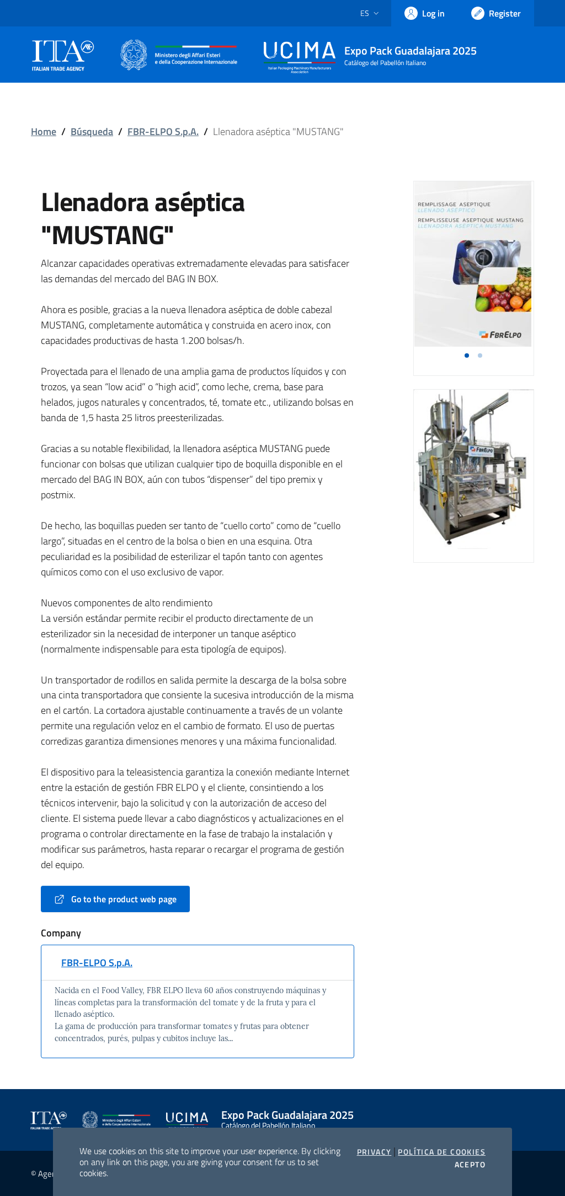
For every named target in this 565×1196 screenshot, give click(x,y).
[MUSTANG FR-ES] (473, 264)
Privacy (374, 1152)
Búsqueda (92, 131)
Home (43, 131)
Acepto (470, 1164)
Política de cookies (442, 1152)
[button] (467, 355)
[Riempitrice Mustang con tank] (474, 468)
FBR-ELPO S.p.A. (163, 131)
